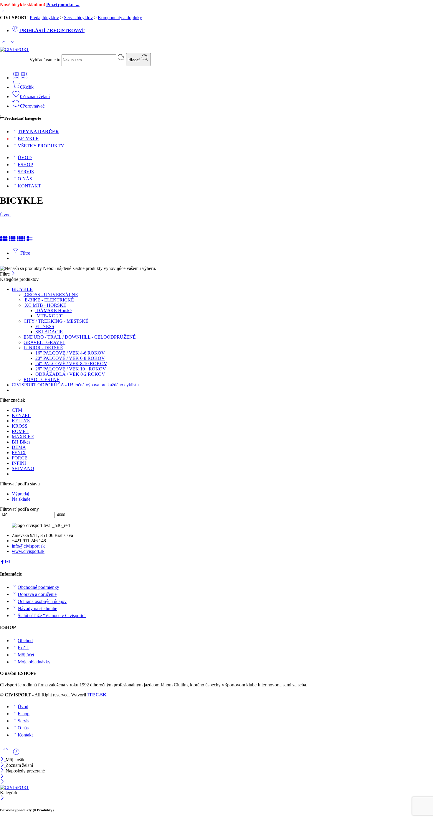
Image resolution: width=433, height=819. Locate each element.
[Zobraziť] (3, 12)
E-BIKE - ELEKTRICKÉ (49, 299)
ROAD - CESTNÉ (42, 379)
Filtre (24, 253)
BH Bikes (21, 441)
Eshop (23, 713)
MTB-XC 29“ (49, 315)
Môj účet (26, 654)
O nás (23, 727)
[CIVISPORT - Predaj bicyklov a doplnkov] (14, 49)
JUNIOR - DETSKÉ (43, 347)
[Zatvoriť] (13, 273)
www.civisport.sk (28, 551)
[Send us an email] (7, 562)
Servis (23, 720)
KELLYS (21, 420)
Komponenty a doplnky (120, 17)
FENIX (19, 452)
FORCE (19, 457)
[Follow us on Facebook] (2, 562)
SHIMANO (23, 468)
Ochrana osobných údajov (42, 601)
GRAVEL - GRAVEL (44, 342)
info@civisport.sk (28, 545)
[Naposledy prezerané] (16, 754)
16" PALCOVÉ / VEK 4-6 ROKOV (70, 352)
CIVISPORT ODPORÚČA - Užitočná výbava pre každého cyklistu (75, 384)
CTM (17, 410)
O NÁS (25, 178)
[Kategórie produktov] (16, 77)
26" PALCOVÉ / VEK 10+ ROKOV (70, 368)
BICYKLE (28, 138)
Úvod (5, 214)
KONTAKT (29, 185)
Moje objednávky (34, 661)
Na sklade (21, 499)
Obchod (25, 640)
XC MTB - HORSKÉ (45, 305)
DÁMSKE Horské (53, 310)
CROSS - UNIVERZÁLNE (51, 294)
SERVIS (26, 171)
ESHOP (25, 164)
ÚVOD (25, 157)
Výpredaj (20, 493)
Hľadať (134, 60)
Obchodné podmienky (38, 587)
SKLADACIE (49, 331)
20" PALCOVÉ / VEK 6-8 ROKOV (70, 358)
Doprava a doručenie (37, 594)
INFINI (19, 463)
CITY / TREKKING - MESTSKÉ (56, 321)
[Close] (3, 770)
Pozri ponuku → (63, 4)
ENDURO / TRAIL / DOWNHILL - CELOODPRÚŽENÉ (80, 337)
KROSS (19, 426)
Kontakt (25, 734)
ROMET (20, 431)
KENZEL (21, 415)
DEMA (19, 447)
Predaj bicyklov (44, 17)
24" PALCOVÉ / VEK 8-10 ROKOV (71, 363)
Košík (23, 647)
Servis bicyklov (78, 17)
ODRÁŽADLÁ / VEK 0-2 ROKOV (70, 374)
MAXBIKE (23, 436)
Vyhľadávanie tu (45, 59)
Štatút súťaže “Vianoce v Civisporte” (52, 615)
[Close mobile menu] (2, 782)
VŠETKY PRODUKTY (41, 145)
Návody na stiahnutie (37, 608)
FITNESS (44, 326)
